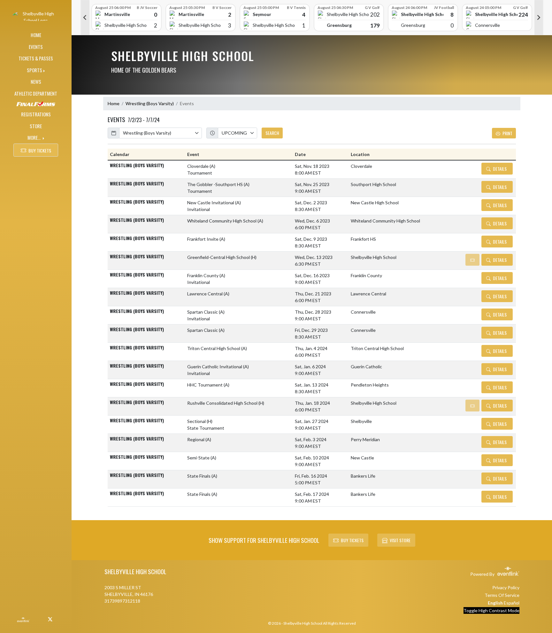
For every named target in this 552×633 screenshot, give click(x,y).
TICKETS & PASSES (36, 58)
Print (507, 133)
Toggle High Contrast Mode (491, 610)
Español (511, 603)
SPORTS (34, 70)
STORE (36, 125)
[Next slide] (538, 17)
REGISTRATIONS (36, 114)
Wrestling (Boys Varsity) (150, 103)
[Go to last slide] (84, 17)
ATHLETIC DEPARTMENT (35, 93)
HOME (36, 34)
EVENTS (36, 46)
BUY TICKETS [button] (39, 150)
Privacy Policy (505, 587)
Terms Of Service (502, 595)
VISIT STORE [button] (400, 540)
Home (113, 103)
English (495, 603)
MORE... (34, 137)
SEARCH (272, 132)
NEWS (36, 81)
